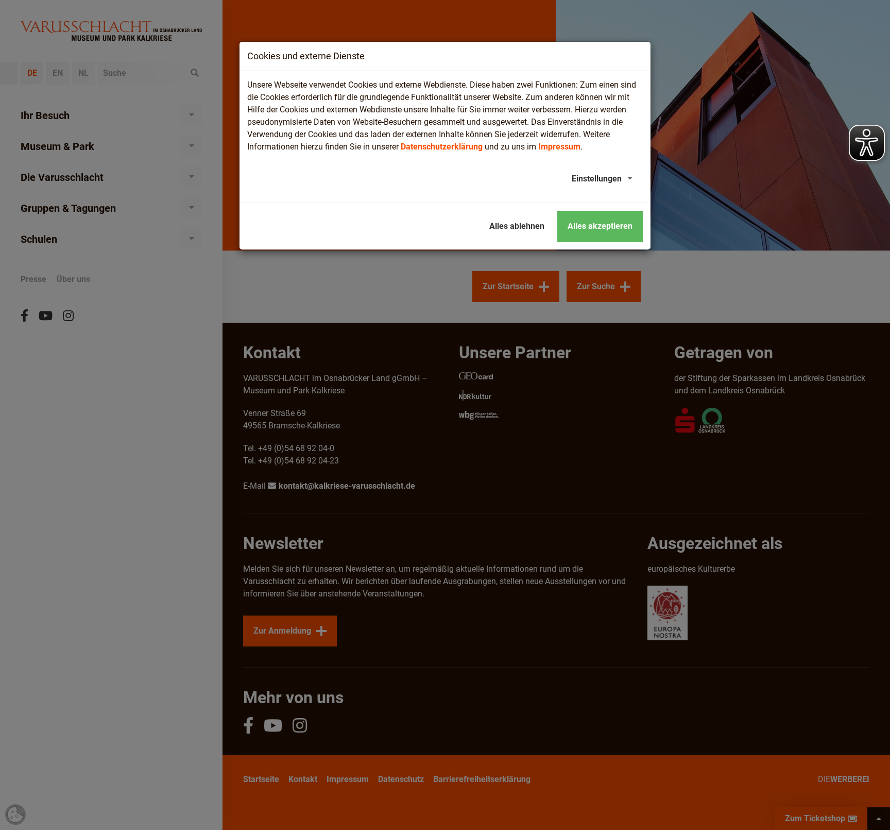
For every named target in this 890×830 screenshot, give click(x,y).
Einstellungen (597, 179)
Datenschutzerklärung (442, 147)
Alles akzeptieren (600, 226)
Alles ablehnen (516, 226)
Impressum (559, 147)
